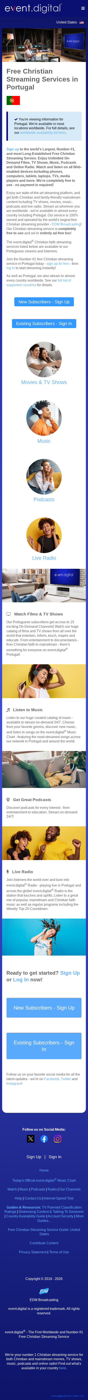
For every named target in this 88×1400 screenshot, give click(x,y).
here (62, 1368)
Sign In (55, 1157)
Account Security (60, 1216)
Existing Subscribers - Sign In (44, 323)
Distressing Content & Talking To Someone (51, 1211)
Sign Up (70, 973)
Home (44, 1170)
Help (18, 1198)
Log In (21, 979)
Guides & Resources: (24, 1207)
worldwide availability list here (43, 132)
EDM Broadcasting (66, 224)
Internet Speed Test (58, 1198)
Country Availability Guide (25, 1216)
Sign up (12, 149)
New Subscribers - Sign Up (44, 301)
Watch (12, 1189)
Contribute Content (44, 1243)
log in (10, 268)
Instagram (13, 1083)
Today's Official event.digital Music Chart (44, 1180)
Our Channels (70, 1189)
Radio (52, 1189)
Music (23, 1189)
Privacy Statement (33, 1252)
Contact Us (33, 1198)
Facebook (51, 1079)
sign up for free (58, 263)
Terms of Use (59, 1252)
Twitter (66, 1079)
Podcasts (38, 1189)
